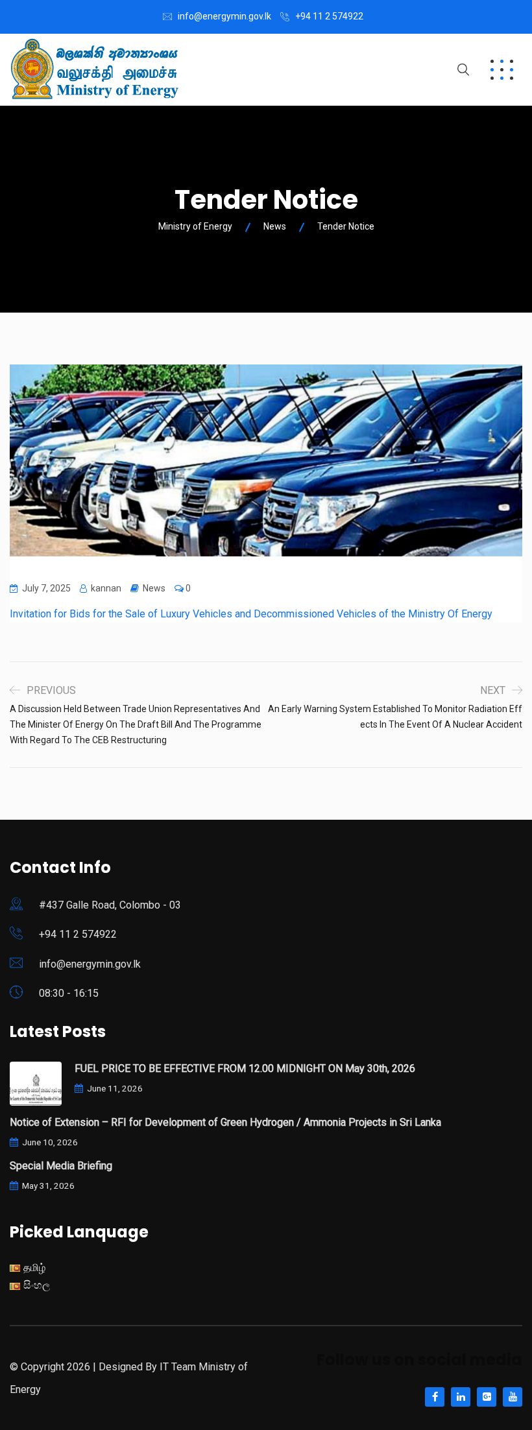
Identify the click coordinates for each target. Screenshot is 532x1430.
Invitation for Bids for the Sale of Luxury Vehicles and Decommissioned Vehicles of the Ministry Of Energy (251, 614)
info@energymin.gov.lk (224, 16)
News (154, 588)
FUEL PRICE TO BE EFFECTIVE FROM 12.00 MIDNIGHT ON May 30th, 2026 (245, 1068)
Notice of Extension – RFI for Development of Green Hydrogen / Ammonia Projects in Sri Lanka (225, 1122)
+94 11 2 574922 (329, 16)
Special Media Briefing (61, 1166)
